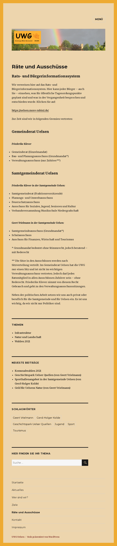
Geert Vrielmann (23, 417)
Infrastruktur (23, 332)
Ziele (15, 504)
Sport (71, 424)
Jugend (59, 424)
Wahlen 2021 (22, 341)
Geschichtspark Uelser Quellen (32, 424)
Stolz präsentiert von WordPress (43, 537)
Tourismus (19, 430)
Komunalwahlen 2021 (28, 370)
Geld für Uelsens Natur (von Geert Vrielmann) (42, 387)
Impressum (19, 527)
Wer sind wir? (20, 497)
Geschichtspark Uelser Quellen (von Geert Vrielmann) (48, 375)
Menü (99, 19)
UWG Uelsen (18, 537)
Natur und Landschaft (28, 337)
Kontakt (17, 519)
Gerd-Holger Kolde (48, 417)
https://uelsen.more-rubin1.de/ (30, 110)
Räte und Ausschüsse (26, 512)
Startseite (17, 482)
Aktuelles (17, 490)
